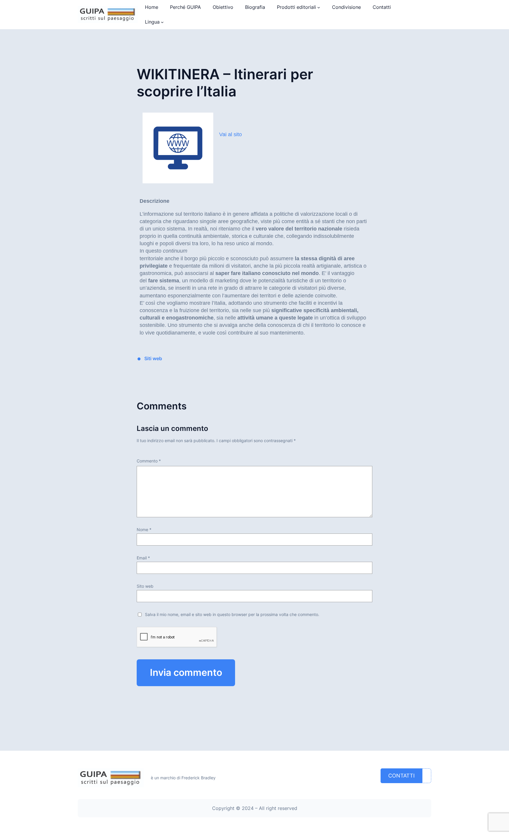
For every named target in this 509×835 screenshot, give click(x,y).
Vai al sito (230, 134)
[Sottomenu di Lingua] (162, 22)
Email (143, 557)
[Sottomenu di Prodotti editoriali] (318, 7)
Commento (149, 460)
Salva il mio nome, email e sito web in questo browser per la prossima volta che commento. (232, 614)
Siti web (153, 358)
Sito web (145, 586)
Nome (144, 529)
